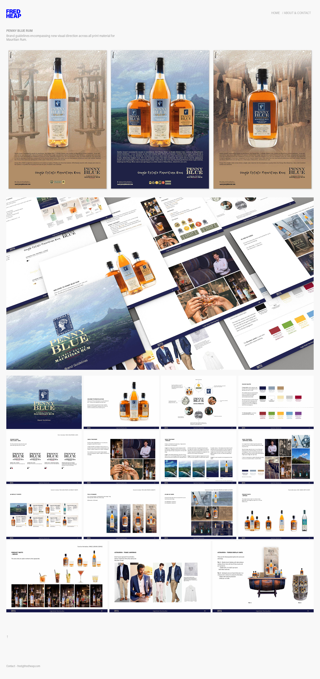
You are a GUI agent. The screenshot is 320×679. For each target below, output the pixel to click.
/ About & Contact (296, 13)
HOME (275, 13)
